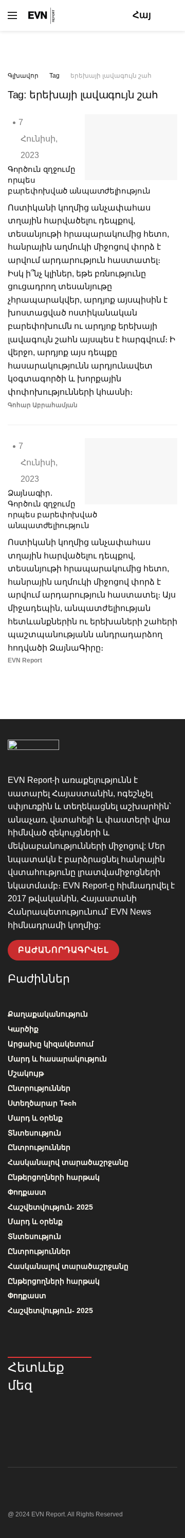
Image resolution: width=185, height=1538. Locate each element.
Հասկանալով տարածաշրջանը (68, 1162)
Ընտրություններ (39, 1088)
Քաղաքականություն (48, 1014)
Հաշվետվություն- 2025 (50, 1207)
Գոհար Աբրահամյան (43, 405)
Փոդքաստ (27, 1192)
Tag (54, 75)
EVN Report (25, 660)
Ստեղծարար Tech (42, 1103)
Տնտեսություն (34, 1133)
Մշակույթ (26, 1073)
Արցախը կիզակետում (51, 1044)
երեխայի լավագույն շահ (111, 75)
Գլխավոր (23, 75)
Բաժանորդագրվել (63, 950)
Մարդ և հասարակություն (57, 1059)
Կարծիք (23, 1029)
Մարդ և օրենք (35, 1118)
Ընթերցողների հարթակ (54, 1177)
